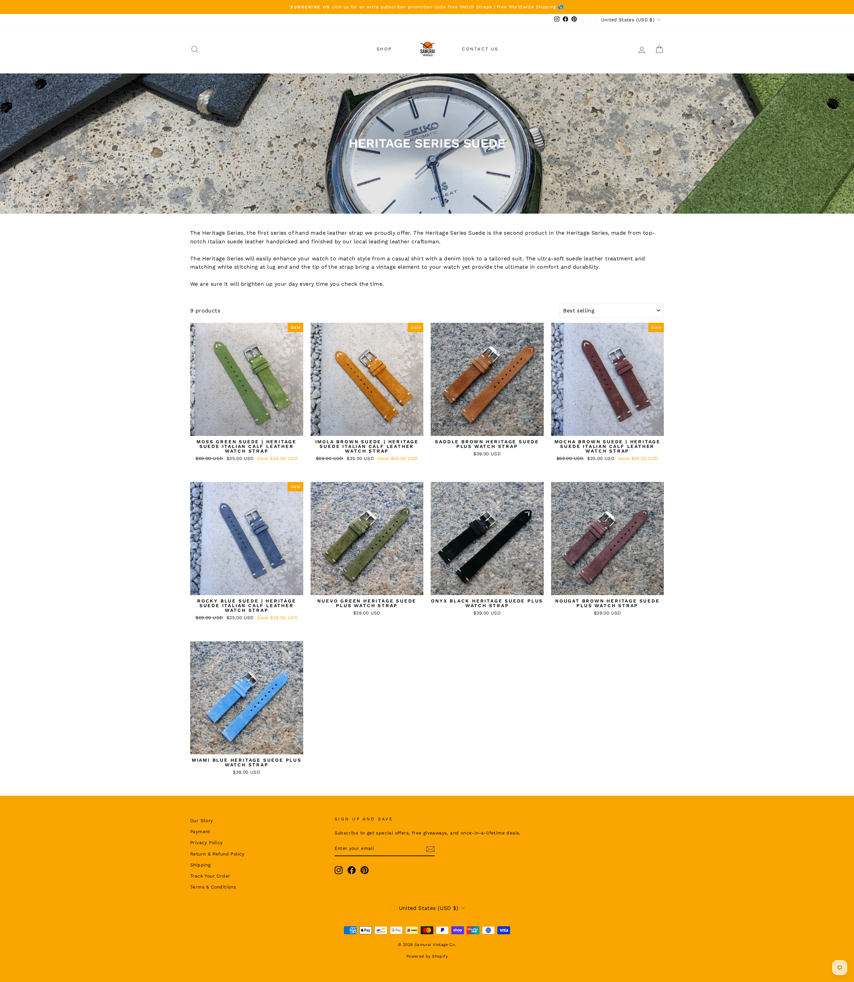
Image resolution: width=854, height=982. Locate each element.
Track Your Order (210, 876)
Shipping (200, 865)
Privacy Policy (206, 842)
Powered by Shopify (427, 956)
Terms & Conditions (213, 887)
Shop (384, 48)
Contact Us (480, 48)
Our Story (201, 820)
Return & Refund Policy (217, 853)
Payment (200, 831)
